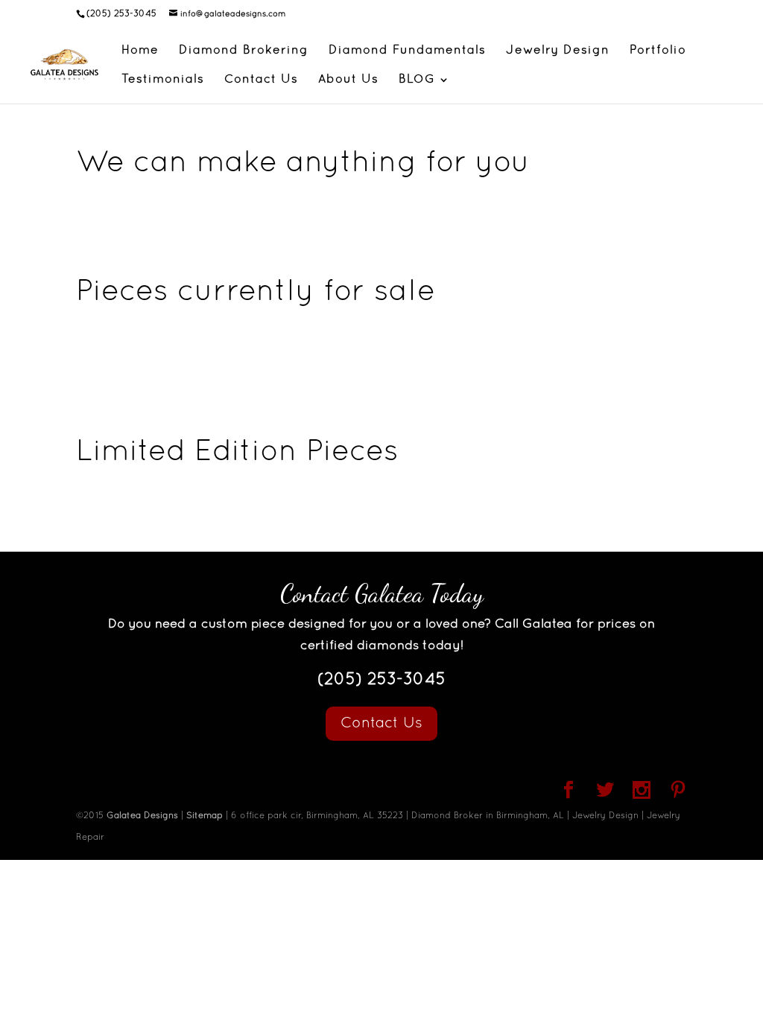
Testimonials (162, 79)
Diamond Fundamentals (407, 50)
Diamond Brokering (243, 50)
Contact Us (261, 79)
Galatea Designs (142, 816)
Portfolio (658, 50)
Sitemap (204, 816)
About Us (348, 79)
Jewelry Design (558, 50)
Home (140, 50)
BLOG (417, 79)
